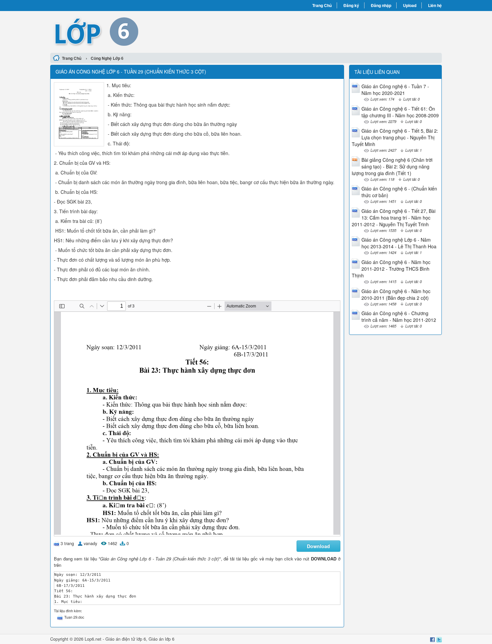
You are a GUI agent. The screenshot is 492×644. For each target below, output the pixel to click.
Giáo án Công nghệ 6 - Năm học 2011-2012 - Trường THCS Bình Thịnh (391, 269)
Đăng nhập (381, 5)
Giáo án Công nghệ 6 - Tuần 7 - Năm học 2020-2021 (395, 89)
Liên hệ (435, 5)
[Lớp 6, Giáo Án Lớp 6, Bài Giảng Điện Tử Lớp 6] (148, 31)
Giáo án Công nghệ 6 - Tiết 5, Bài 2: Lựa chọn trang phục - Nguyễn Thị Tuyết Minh (395, 137)
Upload (409, 5)
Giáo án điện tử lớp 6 (125, 639)
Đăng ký (351, 5)
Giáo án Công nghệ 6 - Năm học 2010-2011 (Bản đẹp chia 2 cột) (395, 294)
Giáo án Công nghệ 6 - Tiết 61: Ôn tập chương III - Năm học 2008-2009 (400, 112)
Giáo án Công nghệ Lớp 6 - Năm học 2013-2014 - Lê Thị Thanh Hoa (398, 243)
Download (318, 546)
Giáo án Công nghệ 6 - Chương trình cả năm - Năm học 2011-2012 (398, 316)
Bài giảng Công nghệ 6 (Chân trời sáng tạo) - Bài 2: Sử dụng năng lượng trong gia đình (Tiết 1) (392, 166)
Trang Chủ (322, 5)
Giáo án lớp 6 (161, 639)
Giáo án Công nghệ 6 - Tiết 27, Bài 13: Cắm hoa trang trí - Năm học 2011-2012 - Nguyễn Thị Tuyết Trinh (393, 218)
